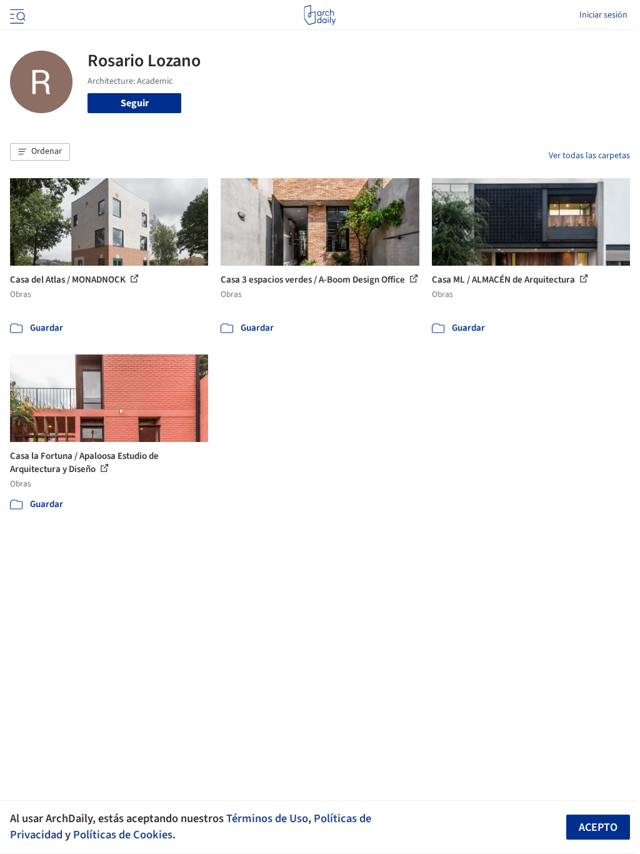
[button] (40, 152)
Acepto (598, 827)
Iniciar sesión (603, 15)
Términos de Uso (267, 818)
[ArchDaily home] (320, 15)
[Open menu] (16, 15)
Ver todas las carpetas (589, 155)
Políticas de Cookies (122, 834)
